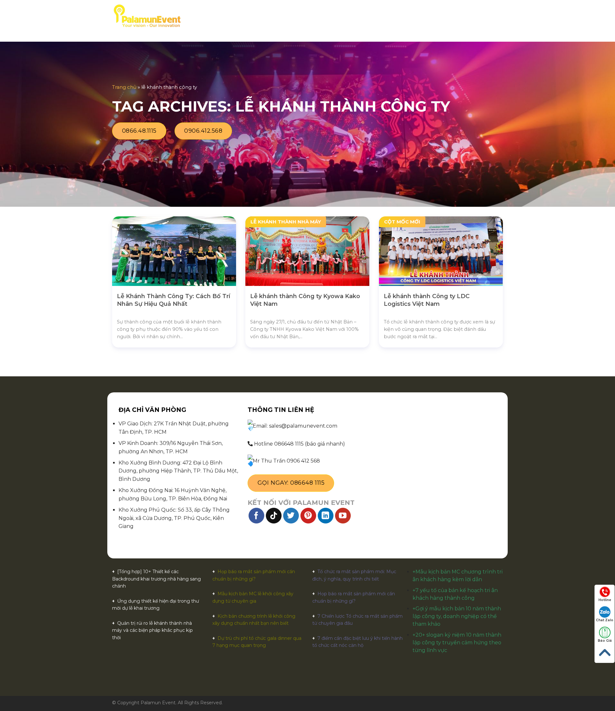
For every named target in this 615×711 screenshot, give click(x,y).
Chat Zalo (604, 620)
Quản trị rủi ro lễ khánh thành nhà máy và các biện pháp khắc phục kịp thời (152, 630)
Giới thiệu (240, 15)
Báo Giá (605, 641)
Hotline (604, 600)
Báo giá (303, 15)
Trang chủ (205, 15)
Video (367, 15)
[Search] (500, 16)
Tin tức (392, 15)
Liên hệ (418, 15)
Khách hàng (336, 15)
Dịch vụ (270, 15)
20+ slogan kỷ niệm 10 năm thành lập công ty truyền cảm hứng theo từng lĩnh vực (457, 642)
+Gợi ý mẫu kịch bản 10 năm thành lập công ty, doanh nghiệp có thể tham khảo (457, 616)
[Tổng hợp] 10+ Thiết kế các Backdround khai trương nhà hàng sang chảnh (156, 579)
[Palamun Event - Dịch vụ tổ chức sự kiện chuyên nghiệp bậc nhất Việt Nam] (147, 16)
